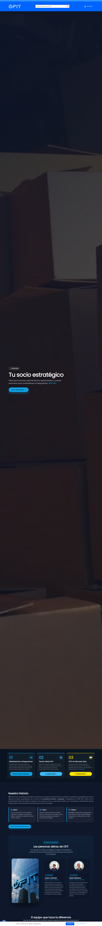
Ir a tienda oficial (50, 774)
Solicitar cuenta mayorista (20, 774)
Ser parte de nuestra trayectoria (18, 826)
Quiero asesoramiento (17, 390)
